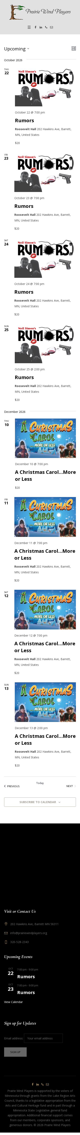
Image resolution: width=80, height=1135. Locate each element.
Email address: (14, 1038)
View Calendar (13, 1002)
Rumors (24, 120)
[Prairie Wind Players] (40, 12)
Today (40, 783)
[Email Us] (51, 27)
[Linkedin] (41, 27)
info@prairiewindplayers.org (28, 933)
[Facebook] (35, 27)
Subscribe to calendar (37, 802)
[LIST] (73, 48)
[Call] (46, 27)
